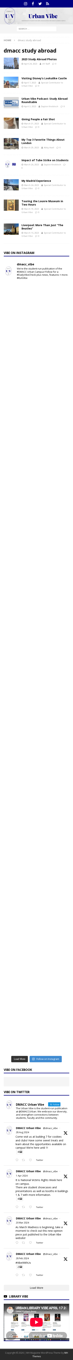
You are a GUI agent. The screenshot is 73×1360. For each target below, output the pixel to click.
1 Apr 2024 (22, 1175)
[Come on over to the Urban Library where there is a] (36, 533)
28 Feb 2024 (22, 1258)
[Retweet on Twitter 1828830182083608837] (24, 1160)
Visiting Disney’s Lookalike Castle (44, 78)
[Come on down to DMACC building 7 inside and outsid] (36, 456)
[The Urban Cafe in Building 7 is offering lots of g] (36, 572)
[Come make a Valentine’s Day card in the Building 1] (36, 687)
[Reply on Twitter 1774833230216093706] (18, 1207)
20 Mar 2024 (22, 1222)
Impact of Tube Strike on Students (45, 160)
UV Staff (46, 63)
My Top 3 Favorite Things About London (43, 141)
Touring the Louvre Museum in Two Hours (42, 202)
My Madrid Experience (36, 181)
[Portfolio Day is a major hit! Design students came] (36, 418)
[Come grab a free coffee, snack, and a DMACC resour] (36, 495)
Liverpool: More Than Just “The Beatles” (42, 226)
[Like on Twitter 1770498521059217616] (31, 1242)
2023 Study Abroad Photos (39, 59)
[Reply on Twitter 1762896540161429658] (18, 1275)
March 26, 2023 (31, 164)
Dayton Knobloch (49, 106)
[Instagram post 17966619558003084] (36, 1034)
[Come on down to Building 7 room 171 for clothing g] (36, 379)
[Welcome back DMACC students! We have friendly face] (36, 841)
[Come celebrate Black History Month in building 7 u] (36, 649)
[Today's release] (36, 880)
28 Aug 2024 (22, 1132)
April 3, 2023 (30, 106)
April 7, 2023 (30, 82)
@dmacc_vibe (50, 1128)
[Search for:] (36, 28)
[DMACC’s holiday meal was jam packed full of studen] (36, 996)
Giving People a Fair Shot (38, 119)
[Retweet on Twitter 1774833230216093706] (24, 1207)
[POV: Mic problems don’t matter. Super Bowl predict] (36, 726)
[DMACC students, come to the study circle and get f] (36, 610)
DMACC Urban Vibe (28, 1128)
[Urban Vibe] (36, 22)
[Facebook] (33, 3)
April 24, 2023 (30, 63)
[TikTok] (47, 3)
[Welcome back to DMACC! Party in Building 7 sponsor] (36, 302)
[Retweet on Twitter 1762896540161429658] (24, 1275)
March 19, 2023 (31, 208)
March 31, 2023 (31, 123)
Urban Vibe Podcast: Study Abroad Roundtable (45, 100)
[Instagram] (25, 3)
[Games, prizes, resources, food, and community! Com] (36, 341)
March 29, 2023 (31, 147)
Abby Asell (49, 147)
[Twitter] (40, 3)
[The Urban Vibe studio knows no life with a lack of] (36, 803)
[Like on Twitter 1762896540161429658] (31, 1275)
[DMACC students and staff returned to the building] (36, 764)
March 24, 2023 (31, 185)
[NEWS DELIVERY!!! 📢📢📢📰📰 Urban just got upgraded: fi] (36, 918)
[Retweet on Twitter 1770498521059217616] (24, 1242)
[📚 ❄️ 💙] (36, 957)
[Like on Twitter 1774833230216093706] (31, 1207)
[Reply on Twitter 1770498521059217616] (18, 1242)
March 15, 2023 (31, 232)
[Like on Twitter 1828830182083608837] (31, 1160)
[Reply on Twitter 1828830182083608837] (18, 1160)
